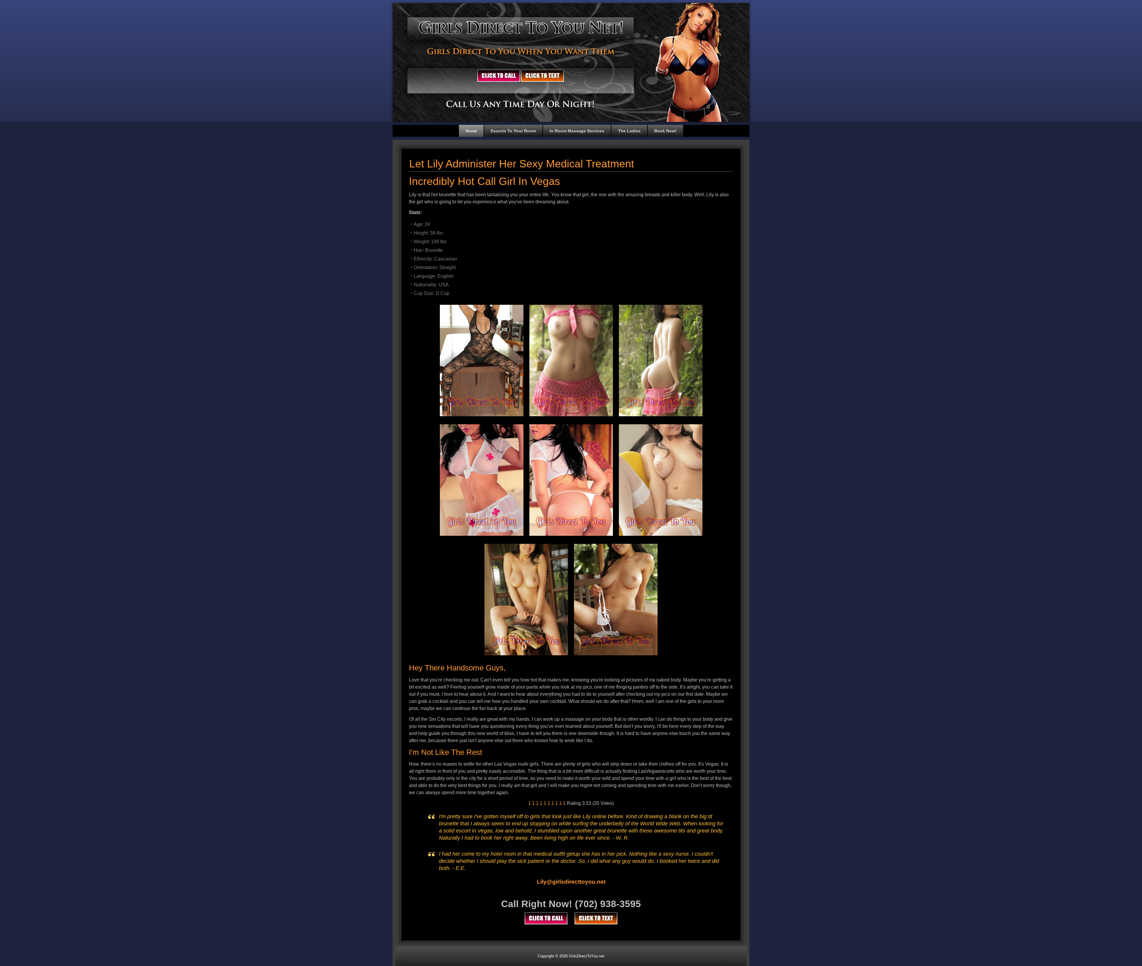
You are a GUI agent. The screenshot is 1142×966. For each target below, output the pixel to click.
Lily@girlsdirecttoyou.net (571, 882)
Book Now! (665, 130)
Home (471, 130)
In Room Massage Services (577, 130)
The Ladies (629, 130)
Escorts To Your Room (513, 130)
